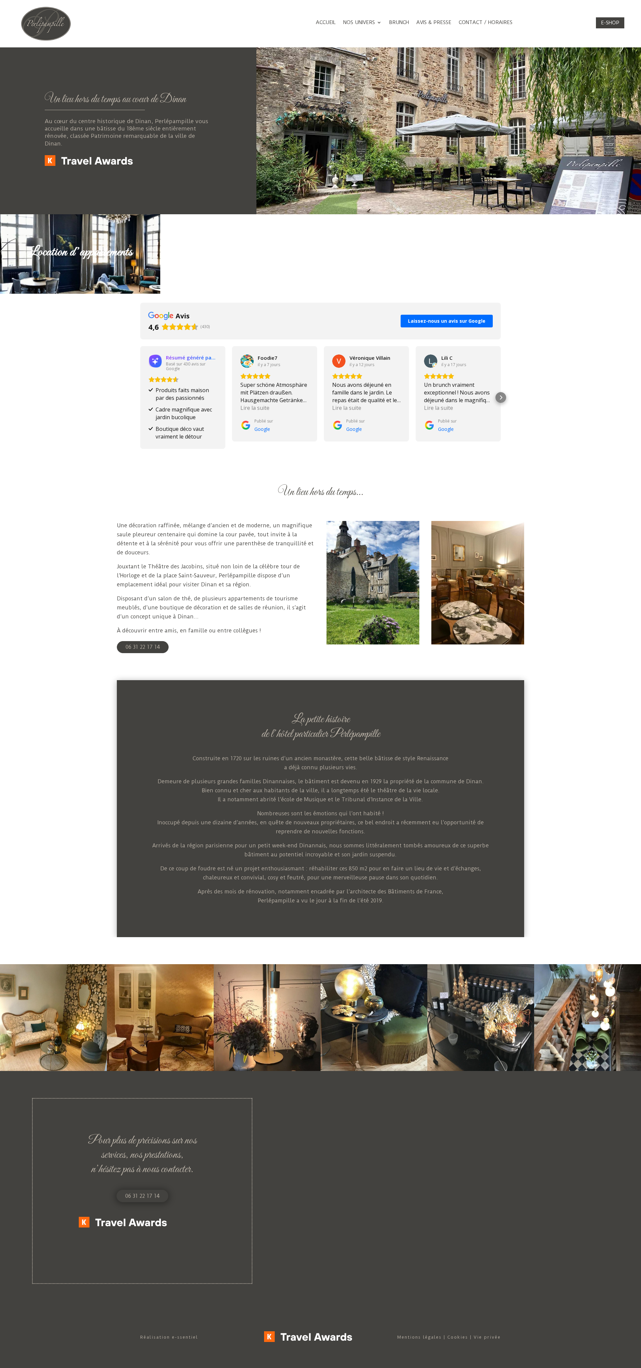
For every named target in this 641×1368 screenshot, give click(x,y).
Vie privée (487, 1337)
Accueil (326, 22)
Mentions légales (419, 1337)
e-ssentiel (185, 1337)
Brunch (399, 22)
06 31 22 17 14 (143, 647)
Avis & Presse (433, 22)
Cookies (457, 1337)
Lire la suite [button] (254, 408)
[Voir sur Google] (247, 361)
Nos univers (359, 22)
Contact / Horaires (485, 22)
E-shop (610, 23)
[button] (140, 397)
